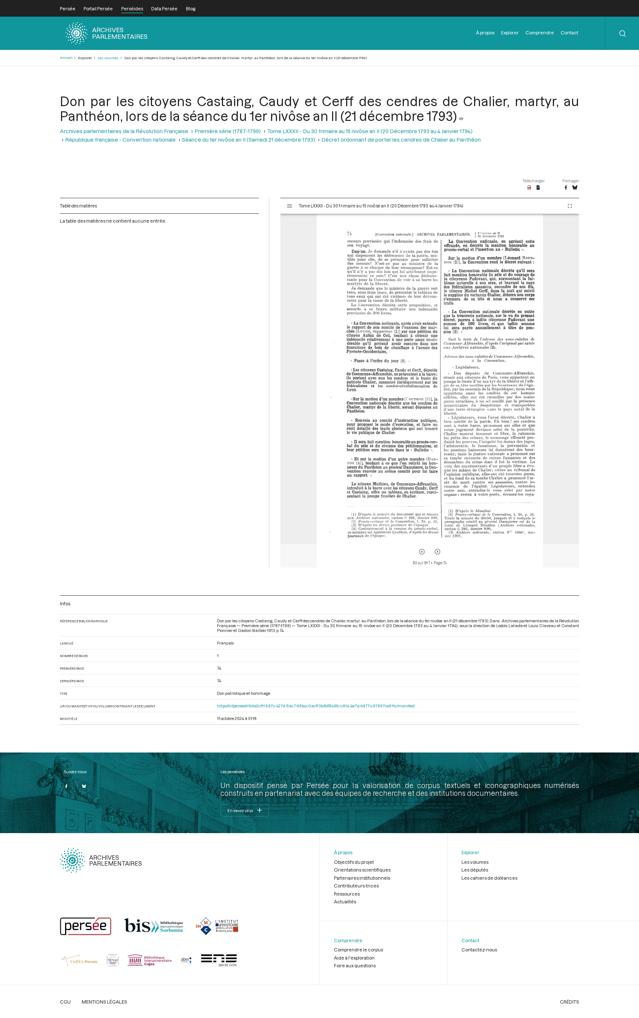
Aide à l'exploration (354, 957)
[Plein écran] (570, 206)
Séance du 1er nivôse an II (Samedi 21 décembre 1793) (248, 139)
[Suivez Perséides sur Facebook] (66, 786)
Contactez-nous (479, 949)
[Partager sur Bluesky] (574, 187)
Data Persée (164, 8)
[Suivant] (437, 551)
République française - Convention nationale (120, 139)
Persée (67, 8)
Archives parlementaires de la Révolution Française (124, 131)
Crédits (569, 1001)
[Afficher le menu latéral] (289, 206)
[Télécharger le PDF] (529, 187)
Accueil (66, 57)
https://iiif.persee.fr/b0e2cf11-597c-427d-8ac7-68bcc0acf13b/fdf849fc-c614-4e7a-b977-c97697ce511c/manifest (316, 705)
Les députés (475, 869)
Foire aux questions (355, 965)
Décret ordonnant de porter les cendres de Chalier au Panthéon (401, 139)
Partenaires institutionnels (362, 877)
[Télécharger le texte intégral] (538, 187)
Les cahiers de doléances (489, 877)
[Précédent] (422, 551)
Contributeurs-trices (356, 885)
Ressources (347, 893)
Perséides (132, 8)
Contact (569, 32)
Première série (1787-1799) (228, 131)
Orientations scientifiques (362, 869)
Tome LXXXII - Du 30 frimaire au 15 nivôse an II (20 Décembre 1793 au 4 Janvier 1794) (370, 131)
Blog (190, 8)
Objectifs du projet (354, 862)
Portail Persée (98, 8)
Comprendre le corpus (358, 949)
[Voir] (461, 115)
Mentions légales (104, 1001)
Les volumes (108, 58)
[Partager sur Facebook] (566, 187)
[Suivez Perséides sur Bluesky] (84, 786)
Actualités (345, 901)
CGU (65, 1001)
